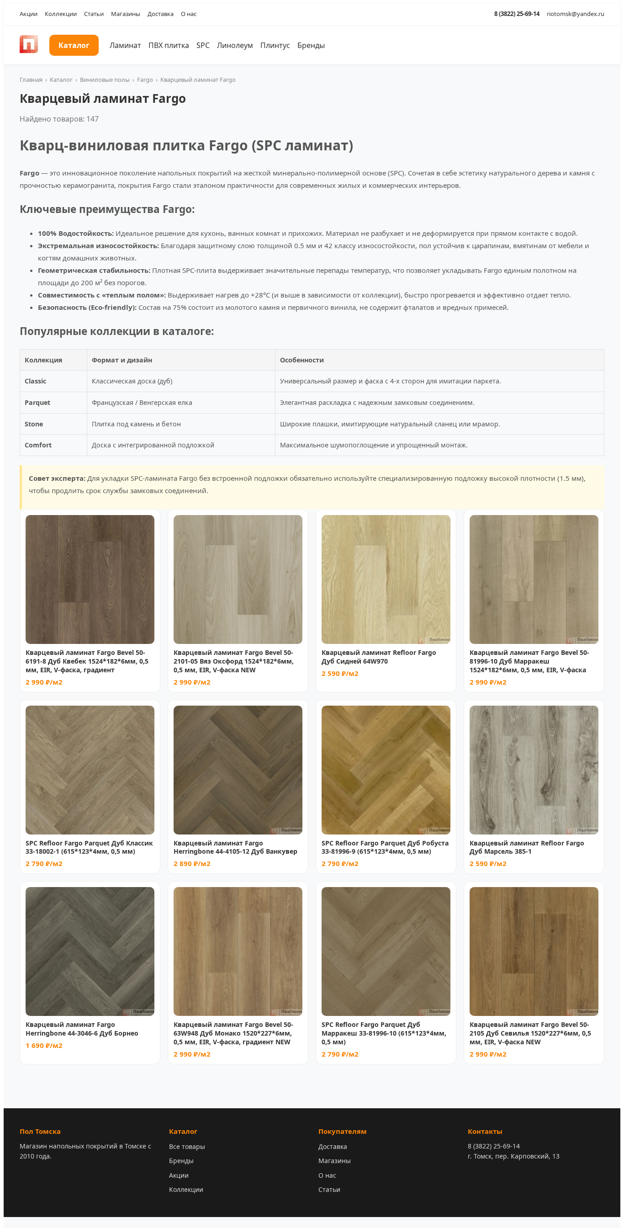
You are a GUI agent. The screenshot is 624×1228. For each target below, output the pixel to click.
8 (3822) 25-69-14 (516, 14)
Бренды (311, 45)
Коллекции (61, 14)
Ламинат (125, 45)
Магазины (125, 14)
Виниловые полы (105, 79)
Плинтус (275, 45)
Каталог (74, 45)
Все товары (187, 1146)
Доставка (161, 14)
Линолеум (235, 45)
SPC (203, 45)
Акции (28, 14)
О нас (188, 14)
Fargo (145, 79)
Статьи (94, 14)
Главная (31, 79)
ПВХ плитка (168, 45)
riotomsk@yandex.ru (575, 14)
